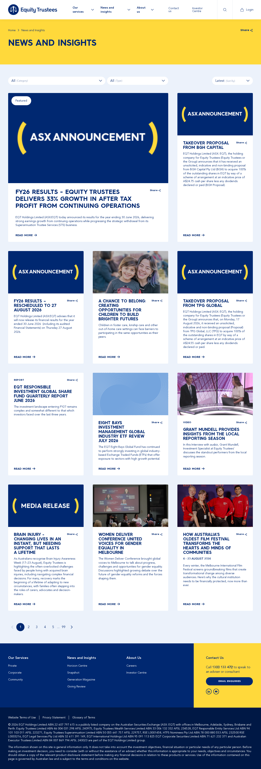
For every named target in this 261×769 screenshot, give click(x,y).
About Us (133, 658)
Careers (131, 666)
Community (15, 680)
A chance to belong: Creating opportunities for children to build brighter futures (122, 310)
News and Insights (81, 658)
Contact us (173, 9)
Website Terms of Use (22, 717)
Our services (78, 9)
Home (12, 30)
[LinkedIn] (209, 691)
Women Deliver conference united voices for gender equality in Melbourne (120, 544)
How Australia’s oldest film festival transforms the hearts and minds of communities (207, 544)
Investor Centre (197, 9)
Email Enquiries (229, 681)
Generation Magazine (81, 680)
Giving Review (76, 686)
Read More (24, 235)
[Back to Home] (32, 9)
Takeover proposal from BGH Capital (206, 145)
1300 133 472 (222, 667)
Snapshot (73, 673)
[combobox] (232, 81)
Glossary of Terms (83, 717)
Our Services (18, 658)
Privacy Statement (54, 717)
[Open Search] (224, 9)
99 (63, 627)
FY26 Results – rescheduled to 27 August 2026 (35, 305)
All (19, 81)
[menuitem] (175, 9)
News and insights (107, 9)
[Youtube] (216, 691)
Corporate (15, 673)
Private (12, 666)
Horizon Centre (77, 666)
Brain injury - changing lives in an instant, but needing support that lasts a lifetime (37, 544)
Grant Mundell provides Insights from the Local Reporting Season (211, 434)
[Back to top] (249, 656)
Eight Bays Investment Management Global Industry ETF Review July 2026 (121, 432)
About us (141, 9)
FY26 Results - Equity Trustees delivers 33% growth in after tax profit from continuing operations (77, 199)
